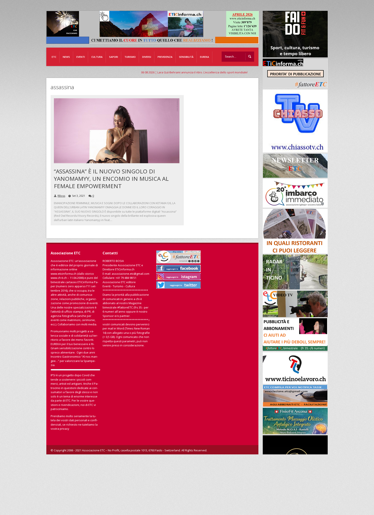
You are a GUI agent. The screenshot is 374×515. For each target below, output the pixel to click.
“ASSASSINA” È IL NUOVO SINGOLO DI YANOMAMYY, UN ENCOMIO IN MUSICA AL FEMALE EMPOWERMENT (111, 178)
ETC (54, 56)
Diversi (146, 56)
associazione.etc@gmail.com (130, 274)
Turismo (130, 56)
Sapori (113, 56)
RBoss (61, 196)
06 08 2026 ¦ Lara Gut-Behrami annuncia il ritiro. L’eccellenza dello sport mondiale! (155, 72)
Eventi (80, 56)
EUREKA (204, 56)
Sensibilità (186, 56)
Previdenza (165, 56)
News (66, 56)
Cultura (97, 56)
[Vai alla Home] (155, 41)
